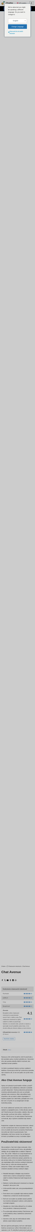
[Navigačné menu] (31, 3)
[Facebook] (2, 980)
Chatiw (3, 966)
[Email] (8, 980)
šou (9, 1049)
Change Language (17, 26)
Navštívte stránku (9, 1038)
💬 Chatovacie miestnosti (14, 966)
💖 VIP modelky (21, 3)
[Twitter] (5, 980)
